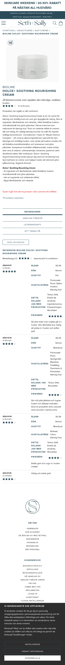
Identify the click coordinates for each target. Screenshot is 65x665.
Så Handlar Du (33, 576)
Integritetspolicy (32, 566)
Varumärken (32, 539)
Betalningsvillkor (32, 573)
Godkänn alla (32, 658)
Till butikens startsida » (13, 198)
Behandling (32, 546)
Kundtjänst (32, 597)
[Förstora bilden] (32, 60)
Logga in (32, 594)
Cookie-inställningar (32, 601)
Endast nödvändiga (32, 651)
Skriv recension (15, 242)
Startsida (9, 31)
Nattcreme (42, 31)
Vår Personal (32, 549)
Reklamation (32, 590)
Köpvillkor (32, 569)
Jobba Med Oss (33, 587)
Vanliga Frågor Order (32, 580)
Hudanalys (32, 542)
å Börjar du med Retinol (33, 535)
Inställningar (32, 644)
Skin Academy (32, 532)
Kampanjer (32, 528)
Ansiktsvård (25, 31)
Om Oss (32, 583)
